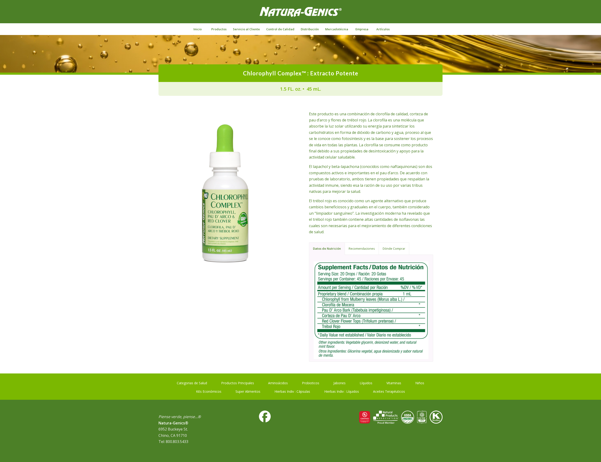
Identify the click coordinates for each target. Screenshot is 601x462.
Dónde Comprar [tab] (394, 248)
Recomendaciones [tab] (362, 248)
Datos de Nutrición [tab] (327, 248)
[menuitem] (197, 29)
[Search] (403, 29)
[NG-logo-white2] (300, 15)
